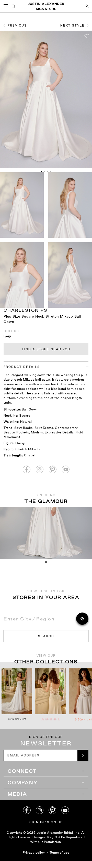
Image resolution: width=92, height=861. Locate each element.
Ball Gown (30, 409)
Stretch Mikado (27, 449)
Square (24, 415)
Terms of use (60, 852)
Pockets (22, 432)
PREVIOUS (17, 25)
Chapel (29, 455)
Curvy (20, 443)
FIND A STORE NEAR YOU (46, 349)
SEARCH (46, 636)
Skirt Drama (43, 427)
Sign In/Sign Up (46, 822)
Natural (26, 421)
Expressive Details (59, 432)
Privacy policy (34, 852)
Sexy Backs (23, 427)
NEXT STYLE (72, 25)
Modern (37, 432)
